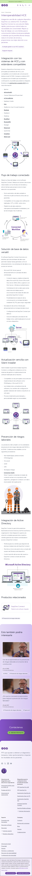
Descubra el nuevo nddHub (15, 1)
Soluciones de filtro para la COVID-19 (7, 786)
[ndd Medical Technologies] (16, 748)
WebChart (7, 136)
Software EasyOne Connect (22, 804)
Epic (5, 104)
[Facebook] (2, 763)
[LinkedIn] (8, 763)
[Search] (25, 5)
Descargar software (6, 825)
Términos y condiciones (7, 850)
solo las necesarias (10, 873)
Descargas (4, 828)
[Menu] (29, 5)
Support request (7, 50)
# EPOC (5, 673)
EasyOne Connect (18, 606)
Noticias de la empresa (23, 823)
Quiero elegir (4, 870)
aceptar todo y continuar (23, 873)
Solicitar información (17, 732)
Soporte (3, 817)
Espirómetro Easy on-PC (23, 796)
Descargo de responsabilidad (8, 853)
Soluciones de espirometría (5, 793)
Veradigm (7, 133)
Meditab (6, 110)
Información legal (6, 844)
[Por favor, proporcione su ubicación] (18, 5)
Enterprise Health (9, 472)
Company (20, 817)
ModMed (6, 119)
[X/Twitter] (5, 763)
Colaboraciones (21, 832)
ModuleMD (7, 122)
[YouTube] (11, 763)
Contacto (19, 820)
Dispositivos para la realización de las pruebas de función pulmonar (22, 782)
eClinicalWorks (8, 98)
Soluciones (8, 12)
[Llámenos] (23, 5)
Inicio (2, 12)
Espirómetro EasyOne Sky (23, 799)
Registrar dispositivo (8, 834)
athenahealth (8, 92)
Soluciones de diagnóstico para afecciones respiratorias (7, 781)
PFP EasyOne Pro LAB (23, 787)
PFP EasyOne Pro (21, 790)
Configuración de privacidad (8, 855)
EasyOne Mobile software (24, 808)
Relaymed (7, 128)
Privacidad (4, 846)
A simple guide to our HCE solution (13, 46)
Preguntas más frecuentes (5, 821)
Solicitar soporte (7, 831)
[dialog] (16, 867)
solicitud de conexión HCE (17, 83)
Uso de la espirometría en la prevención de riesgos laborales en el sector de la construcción (16, 662)
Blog (18, 826)
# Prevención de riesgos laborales (11, 618)
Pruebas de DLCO (6, 790)
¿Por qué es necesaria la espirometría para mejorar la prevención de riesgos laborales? (15, 698)
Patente (19, 829)
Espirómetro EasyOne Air (23, 793)
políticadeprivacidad (23, 868)
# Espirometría (27, 710)
